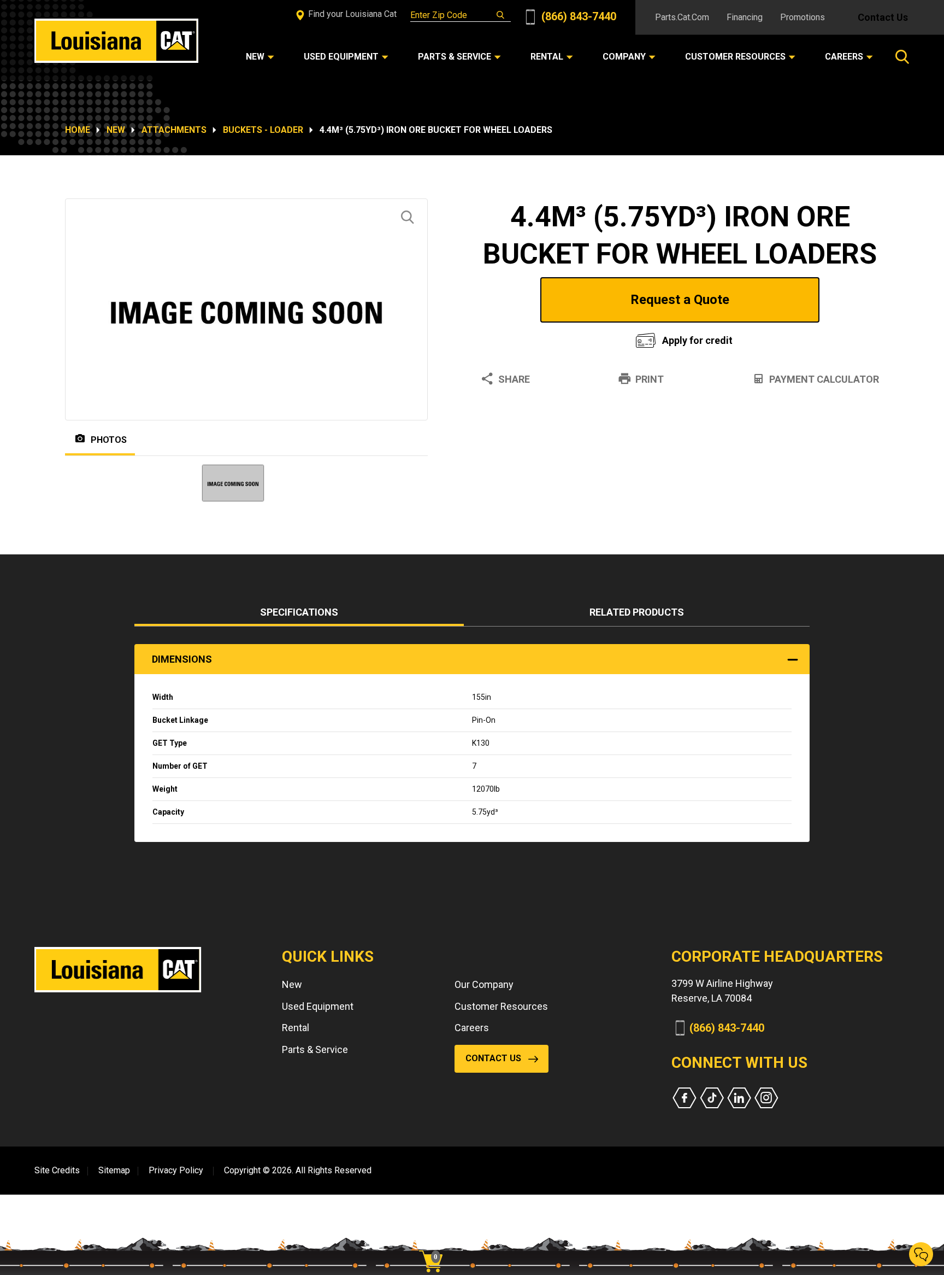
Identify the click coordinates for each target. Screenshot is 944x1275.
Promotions (802, 17)
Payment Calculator (824, 379)
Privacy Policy (176, 1170)
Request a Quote (679, 299)
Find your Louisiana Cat (351, 14)
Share (514, 379)
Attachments (173, 130)
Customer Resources (501, 1006)
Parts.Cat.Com (682, 17)
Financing (745, 17)
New (116, 130)
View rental (545, 337)
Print (649, 379)
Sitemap (114, 1170)
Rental (295, 1027)
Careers (472, 1027)
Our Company (484, 984)
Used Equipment (317, 1006)
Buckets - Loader (263, 130)
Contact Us (883, 17)
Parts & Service (315, 1049)
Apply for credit (697, 340)
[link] (435, 1242)
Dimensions (182, 659)
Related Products (636, 612)
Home (77, 130)
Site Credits (57, 1170)
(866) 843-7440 (577, 16)
